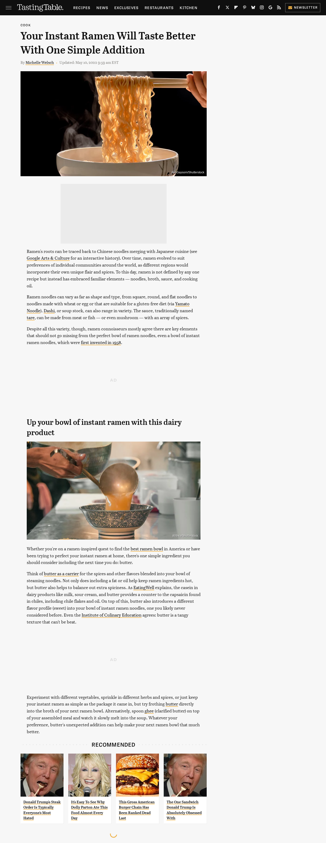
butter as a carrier (61, 573)
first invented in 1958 (101, 342)
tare (31, 317)
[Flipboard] (236, 8)
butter (172, 704)
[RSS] (279, 8)
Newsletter (306, 7)
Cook (26, 25)
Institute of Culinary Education (112, 615)
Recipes (81, 7)
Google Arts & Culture (48, 258)
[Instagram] (261, 8)
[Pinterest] (244, 8)
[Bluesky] (253, 8)
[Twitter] (227, 8)
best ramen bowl (147, 549)
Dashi (49, 310)
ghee (149, 711)
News (102, 7)
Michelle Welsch (40, 62)
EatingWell (143, 587)
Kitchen (188, 7)
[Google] (270, 8)
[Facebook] (218, 8)
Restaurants (159, 7)
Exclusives (126, 7)
